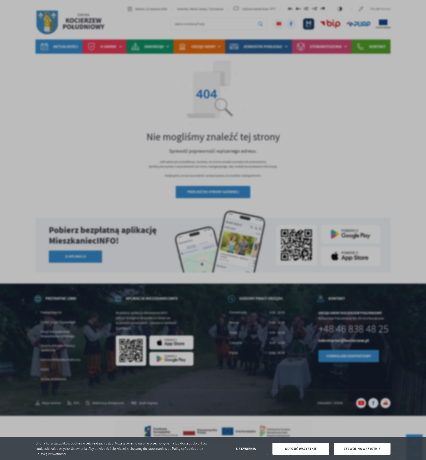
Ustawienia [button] (246, 448)
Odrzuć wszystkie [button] (301, 448)
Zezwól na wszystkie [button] (362, 448)
